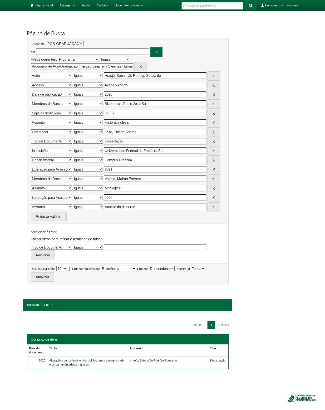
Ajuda (86, 5)
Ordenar (142, 269)
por (33, 52)
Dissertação (218, 360)
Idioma (291, 5)
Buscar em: (38, 44)
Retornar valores (49, 217)
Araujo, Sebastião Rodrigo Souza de (153, 360)
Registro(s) (183, 269)
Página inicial (43, 5)
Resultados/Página (43, 269)
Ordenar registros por (86, 269)
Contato (102, 5)
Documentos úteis (128, 5)
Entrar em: (272, 5)
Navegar (66, 5)
